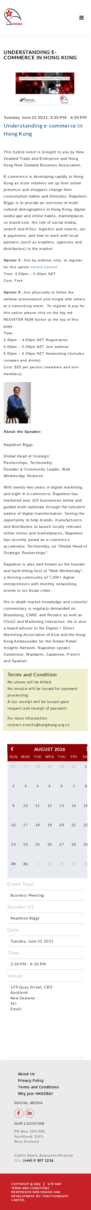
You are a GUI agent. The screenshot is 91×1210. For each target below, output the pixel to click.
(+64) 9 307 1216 (38, 1160)
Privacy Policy (31, 1080)
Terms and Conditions (38, 1087)
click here (44, 267)
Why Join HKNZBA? (35, 1093)
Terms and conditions (30, 1188)
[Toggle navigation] (81, 18)
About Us (26, 1074)
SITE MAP (54, 1183)
